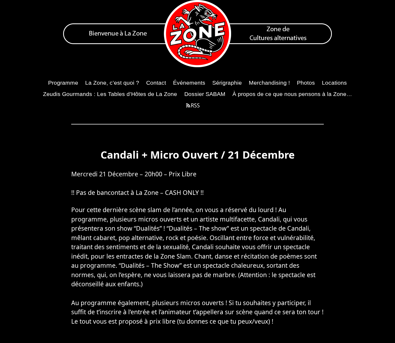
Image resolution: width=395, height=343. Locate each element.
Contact (156, 83)
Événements (189, 83)
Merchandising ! (269, 83)
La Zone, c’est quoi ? (112, 83)
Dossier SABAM (204, 94)
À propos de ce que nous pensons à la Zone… (292, 94)
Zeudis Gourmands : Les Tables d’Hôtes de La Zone (110, 94)
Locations (334, 83)
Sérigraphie (227, 83)
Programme (63, 83)
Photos (306, 83)
